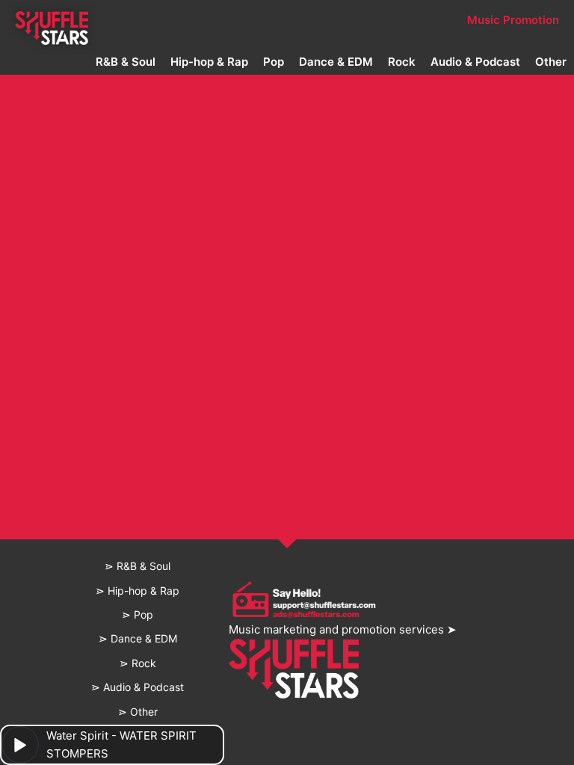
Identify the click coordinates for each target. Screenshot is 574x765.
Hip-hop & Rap (209, 62)
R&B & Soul (125, 62)
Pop (273, 62)
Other (551, 62)
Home (51, 20)
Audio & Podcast (475, 62)
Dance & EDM (336, 62)
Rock (402, 62)
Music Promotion (513, 20)
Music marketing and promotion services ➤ (343, 629)
